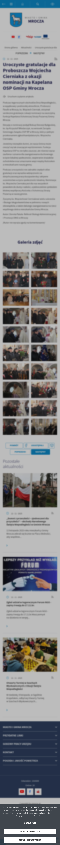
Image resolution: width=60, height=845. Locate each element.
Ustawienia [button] (30, 823)
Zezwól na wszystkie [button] (30, 840)
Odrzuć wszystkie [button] (30, 831)
